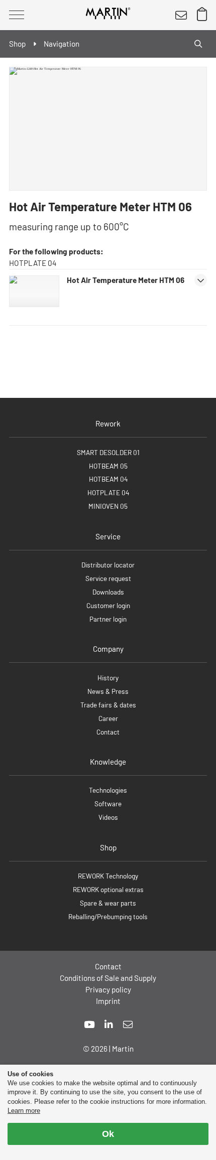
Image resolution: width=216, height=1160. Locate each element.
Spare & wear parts (108, 903)
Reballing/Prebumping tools (108, 916)
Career (108, 718)
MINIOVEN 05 (108, 506)
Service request (108, 578)
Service (108, 536)
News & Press (108, 691)
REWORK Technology (108, 876)
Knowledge (108, 761)
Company (108, 648)
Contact (108, 732)
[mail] (128, 1024)
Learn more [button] (24, 1110)
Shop (108, 847)
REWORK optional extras (108, 889)
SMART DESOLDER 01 (108, 452)
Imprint (108, 1000)
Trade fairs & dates (108, 704)
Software (108, 803)
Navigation (61, 43)
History (108, 677)
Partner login (108, 619)
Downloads (108, 592)
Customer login (108, 605)
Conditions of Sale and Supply (108, 977)
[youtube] (89, 1024)
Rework (108, 423)
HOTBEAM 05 (108, 466)
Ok (108, 1134)
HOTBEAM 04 (108, 479)
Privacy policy (108, 989)
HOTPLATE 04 (108, 492)
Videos (108, 817)
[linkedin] (108, 1024)
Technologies (108, 790)
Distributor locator (108, 564)
